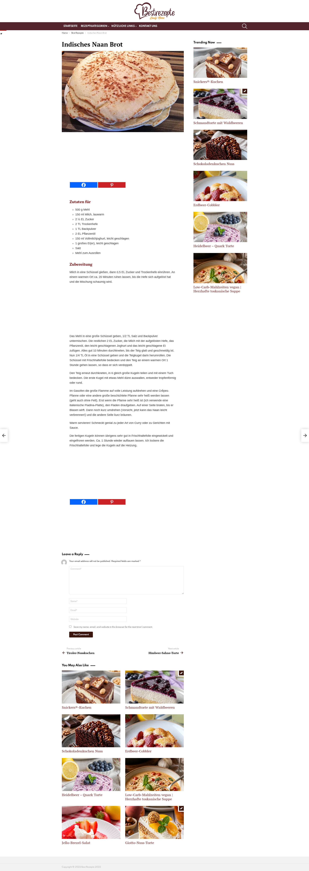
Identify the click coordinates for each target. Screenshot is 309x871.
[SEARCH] (244, 26)
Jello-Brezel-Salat (76, 842)
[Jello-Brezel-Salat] (91, 822)
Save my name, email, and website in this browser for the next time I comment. (113, 627)
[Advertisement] (123, 158)
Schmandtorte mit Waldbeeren (150, 707)
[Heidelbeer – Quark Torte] (91, 774)
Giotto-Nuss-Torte (139, 842)
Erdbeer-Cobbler (138, 751)
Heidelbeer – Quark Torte (82, 795)
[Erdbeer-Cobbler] (154, 730)
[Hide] (1, 33)
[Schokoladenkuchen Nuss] (91, 730)
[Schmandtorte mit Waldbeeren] (154, 687)
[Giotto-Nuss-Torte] (154, 822)
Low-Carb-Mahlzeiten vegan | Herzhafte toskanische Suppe (149, 797)
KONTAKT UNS (148, 26)
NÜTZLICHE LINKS (123, 26)
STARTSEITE (70, 26)
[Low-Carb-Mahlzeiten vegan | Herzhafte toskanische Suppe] (154, 774)
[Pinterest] (112, 185)
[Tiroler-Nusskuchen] (4, 435)
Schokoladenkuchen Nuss (82, 751)
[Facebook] (83, 185)
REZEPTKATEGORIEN (94, 26)
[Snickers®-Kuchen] (91, 687)
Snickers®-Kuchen (76, 707)
